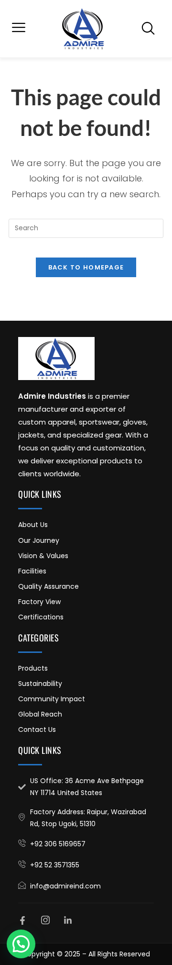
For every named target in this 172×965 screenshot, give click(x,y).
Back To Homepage (86, 267)
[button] (19, 28)
